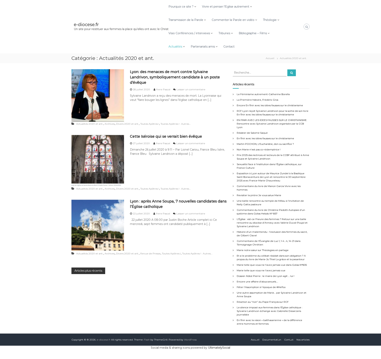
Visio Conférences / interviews (189, 33)
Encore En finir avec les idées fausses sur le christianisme (270, 105)
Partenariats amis (203, 46)
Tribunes (224, 33)
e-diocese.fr (86, 24)
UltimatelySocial (219, 347)
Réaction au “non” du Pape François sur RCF (263, 301)
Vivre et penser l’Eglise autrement (225, 6)
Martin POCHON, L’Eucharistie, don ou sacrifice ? (265, 143)
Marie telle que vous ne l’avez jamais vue (261, 270)
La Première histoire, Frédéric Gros (257, 99)
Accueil (255, 339)
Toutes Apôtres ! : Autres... (176, 123)
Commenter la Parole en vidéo (233, 20)
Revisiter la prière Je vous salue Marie (259, 195)
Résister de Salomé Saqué (252, 132)
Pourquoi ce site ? (180, 6)
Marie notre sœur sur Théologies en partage (263, 250)
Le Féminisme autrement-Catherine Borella (263, 94)
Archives (110, 123)
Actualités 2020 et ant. (89, 123)
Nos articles (303, 339)
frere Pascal (163, 89)
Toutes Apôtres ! (149, 123)
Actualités (175, 46)
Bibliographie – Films (253, 33)
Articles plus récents (88, 270)
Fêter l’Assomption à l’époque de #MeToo (261, 287)
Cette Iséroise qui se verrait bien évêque (166, 136)
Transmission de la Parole (185, 20)
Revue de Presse (150, 253)
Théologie (270, 20)
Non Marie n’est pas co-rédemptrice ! (258, 149)
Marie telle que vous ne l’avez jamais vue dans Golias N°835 (272, 264)
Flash (147, 339)
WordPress (190, 339)
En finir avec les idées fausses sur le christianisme (265, 138)
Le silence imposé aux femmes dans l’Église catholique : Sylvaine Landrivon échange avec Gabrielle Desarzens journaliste (269, 311)
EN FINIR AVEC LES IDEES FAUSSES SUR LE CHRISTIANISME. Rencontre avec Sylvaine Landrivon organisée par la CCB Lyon (272, 124)
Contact (229, 46)
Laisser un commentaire (191, 89)
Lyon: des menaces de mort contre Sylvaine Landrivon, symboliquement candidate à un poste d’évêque (175, 77)
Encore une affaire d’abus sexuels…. (257, 281)
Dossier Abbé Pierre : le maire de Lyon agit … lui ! (265, 275)
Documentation (271, 339)
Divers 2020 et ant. (127, 123)
